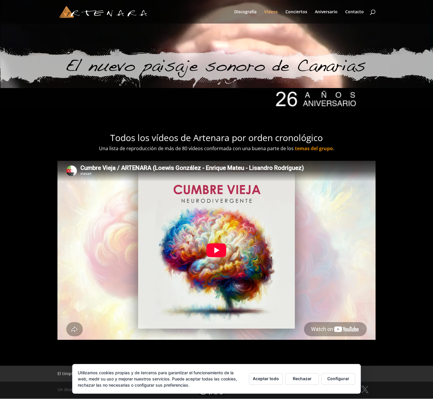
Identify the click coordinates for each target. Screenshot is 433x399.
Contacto (354, 12)
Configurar (338, 378)
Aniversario (326, 12)
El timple (66, 373)
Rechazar (302, 378)
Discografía (245, 12)
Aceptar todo (266, 378)
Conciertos (296, 12)
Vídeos (271, 12)
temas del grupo (314, 148)
